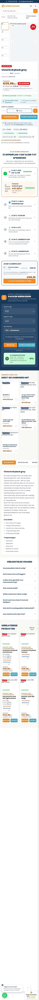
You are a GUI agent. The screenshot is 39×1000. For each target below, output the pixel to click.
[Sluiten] (2, 985)
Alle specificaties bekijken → (11, 140)
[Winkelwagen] (31, 6)
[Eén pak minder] (3, 111)
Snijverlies (8, 326)
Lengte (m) (8, 307)
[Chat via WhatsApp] (4, 995)
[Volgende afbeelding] (34, 42)
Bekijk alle (32, 628)
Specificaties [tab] (23, 462)
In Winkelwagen (10, 117)
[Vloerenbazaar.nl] (10, 6)
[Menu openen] (36, 6)
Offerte (14, 674)
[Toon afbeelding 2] (5, 34)
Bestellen (6, 674)
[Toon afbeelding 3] (5, 42)
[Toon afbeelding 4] (5, 50)
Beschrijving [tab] (9, 462)
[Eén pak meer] (35, 111)
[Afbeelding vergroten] (13, 25)
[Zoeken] (35, 11)
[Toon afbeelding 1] (5, 26)
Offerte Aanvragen (29, 117)
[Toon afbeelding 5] (5, 57)
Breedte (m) (8, 316)
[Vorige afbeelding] (12, 42)
